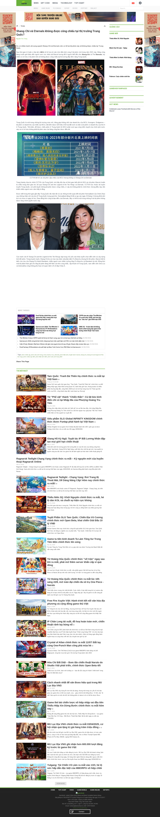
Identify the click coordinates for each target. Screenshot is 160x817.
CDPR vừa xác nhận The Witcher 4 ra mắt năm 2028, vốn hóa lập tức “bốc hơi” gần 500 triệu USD (90, 317)
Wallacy (94, 8)
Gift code (45, 3)
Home (53, 792)
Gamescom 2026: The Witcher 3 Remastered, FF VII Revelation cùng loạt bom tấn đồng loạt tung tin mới (47, 330)
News (36, 3)
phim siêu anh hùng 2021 (55, 357)
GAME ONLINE (45, 8)
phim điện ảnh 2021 (41, 357)
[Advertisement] (60, 289)
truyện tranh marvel (74, 355)
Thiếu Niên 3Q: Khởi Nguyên (119, 38)
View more (61, 786)
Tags (19, 355)
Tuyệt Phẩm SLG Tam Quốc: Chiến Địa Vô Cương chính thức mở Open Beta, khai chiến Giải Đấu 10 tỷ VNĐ (75, 522)
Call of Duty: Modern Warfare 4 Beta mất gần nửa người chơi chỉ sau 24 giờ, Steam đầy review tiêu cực (54, 344)
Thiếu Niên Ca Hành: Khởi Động (120, 57)
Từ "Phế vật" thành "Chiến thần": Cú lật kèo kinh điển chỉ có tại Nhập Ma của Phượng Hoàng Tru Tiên (74, 400)
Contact (81, 814)
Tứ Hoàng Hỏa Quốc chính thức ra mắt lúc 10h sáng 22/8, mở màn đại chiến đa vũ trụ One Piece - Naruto (75, 584)
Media (55, 3)
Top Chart (79, 3)
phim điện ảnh (64, 355)
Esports (106, 792)
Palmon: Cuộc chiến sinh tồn (119, 76)
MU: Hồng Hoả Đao (116, 67)
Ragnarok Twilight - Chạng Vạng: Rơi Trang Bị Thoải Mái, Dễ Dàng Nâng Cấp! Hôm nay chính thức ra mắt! (76, 482)
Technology (66, 3)
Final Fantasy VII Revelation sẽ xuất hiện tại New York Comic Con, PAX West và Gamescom (50, 347)
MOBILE (36, 8)
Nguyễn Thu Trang (21, 38)
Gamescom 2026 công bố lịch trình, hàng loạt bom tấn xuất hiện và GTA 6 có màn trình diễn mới (52, 341)
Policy (85, 810)
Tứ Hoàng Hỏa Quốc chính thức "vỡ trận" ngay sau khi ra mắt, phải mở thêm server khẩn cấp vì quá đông (76, 564)
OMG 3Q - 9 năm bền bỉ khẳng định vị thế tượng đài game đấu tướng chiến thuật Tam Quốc (90, 329)
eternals (57, 355)
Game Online (95, 792)
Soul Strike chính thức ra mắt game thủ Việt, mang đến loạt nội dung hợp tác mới (46, 317)
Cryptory (84, 8)
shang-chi (83, 355)
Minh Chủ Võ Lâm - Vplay (118, 48)
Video (72, 792)
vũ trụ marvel (47, 355)
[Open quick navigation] (105, 25)
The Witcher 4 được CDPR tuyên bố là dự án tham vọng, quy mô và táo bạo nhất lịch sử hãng (51, 338)
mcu (52, 355)
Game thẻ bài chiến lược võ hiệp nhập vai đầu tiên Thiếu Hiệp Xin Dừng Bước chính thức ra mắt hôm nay (75, 707)
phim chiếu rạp (26, 355)
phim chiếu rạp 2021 (29, 357)
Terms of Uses (77, 810)
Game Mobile (82, 792)
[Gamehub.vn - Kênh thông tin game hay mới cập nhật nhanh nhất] (24, 2)
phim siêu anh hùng (37, 355)
